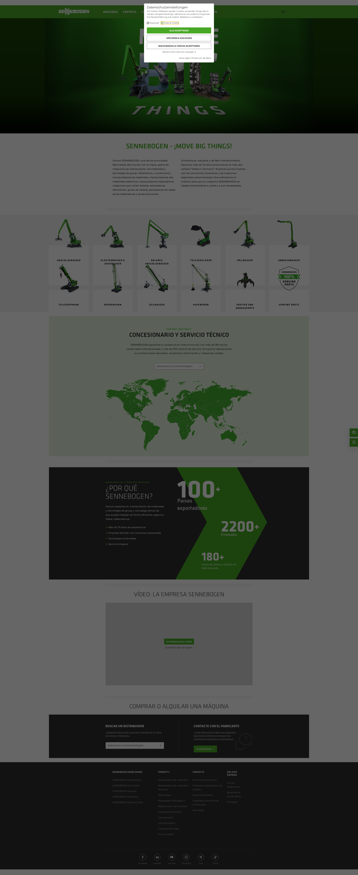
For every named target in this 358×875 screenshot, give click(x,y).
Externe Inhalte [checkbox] (171, 23)
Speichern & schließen (179, 38)
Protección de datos (201, 58)
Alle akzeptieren (179, 30)
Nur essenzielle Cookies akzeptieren (179, 45)
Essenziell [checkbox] (154, 23)
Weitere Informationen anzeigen (178, 52)
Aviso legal (184, 58)
